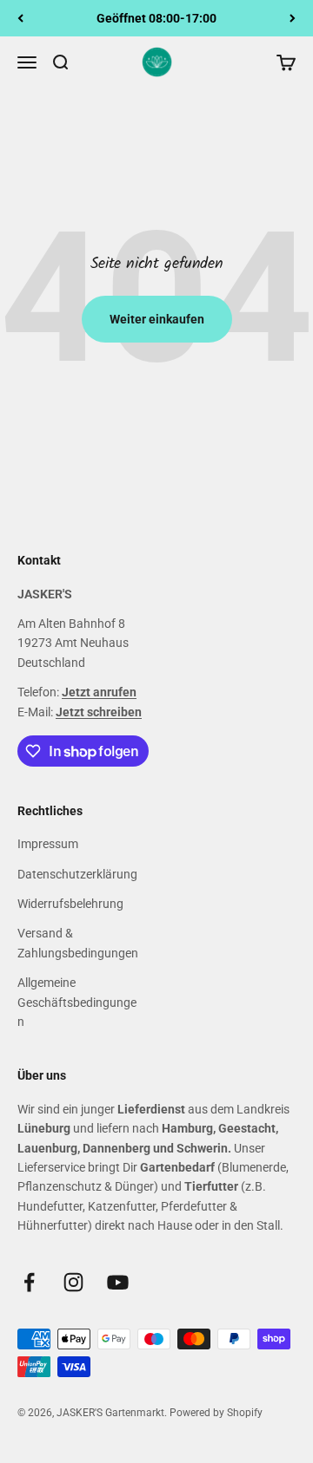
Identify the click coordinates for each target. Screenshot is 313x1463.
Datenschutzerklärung (77, 874)
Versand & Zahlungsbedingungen (77, 942)
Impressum (47, 844)
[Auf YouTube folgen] (118, 1282)
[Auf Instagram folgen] (73, 1282)
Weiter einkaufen (157, 319)
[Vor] (293, 18)
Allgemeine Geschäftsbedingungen (77, 1002)
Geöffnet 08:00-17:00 (156, 18)
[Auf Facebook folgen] (29, 1282)
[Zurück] (20, 18)
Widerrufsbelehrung (70, 904)
